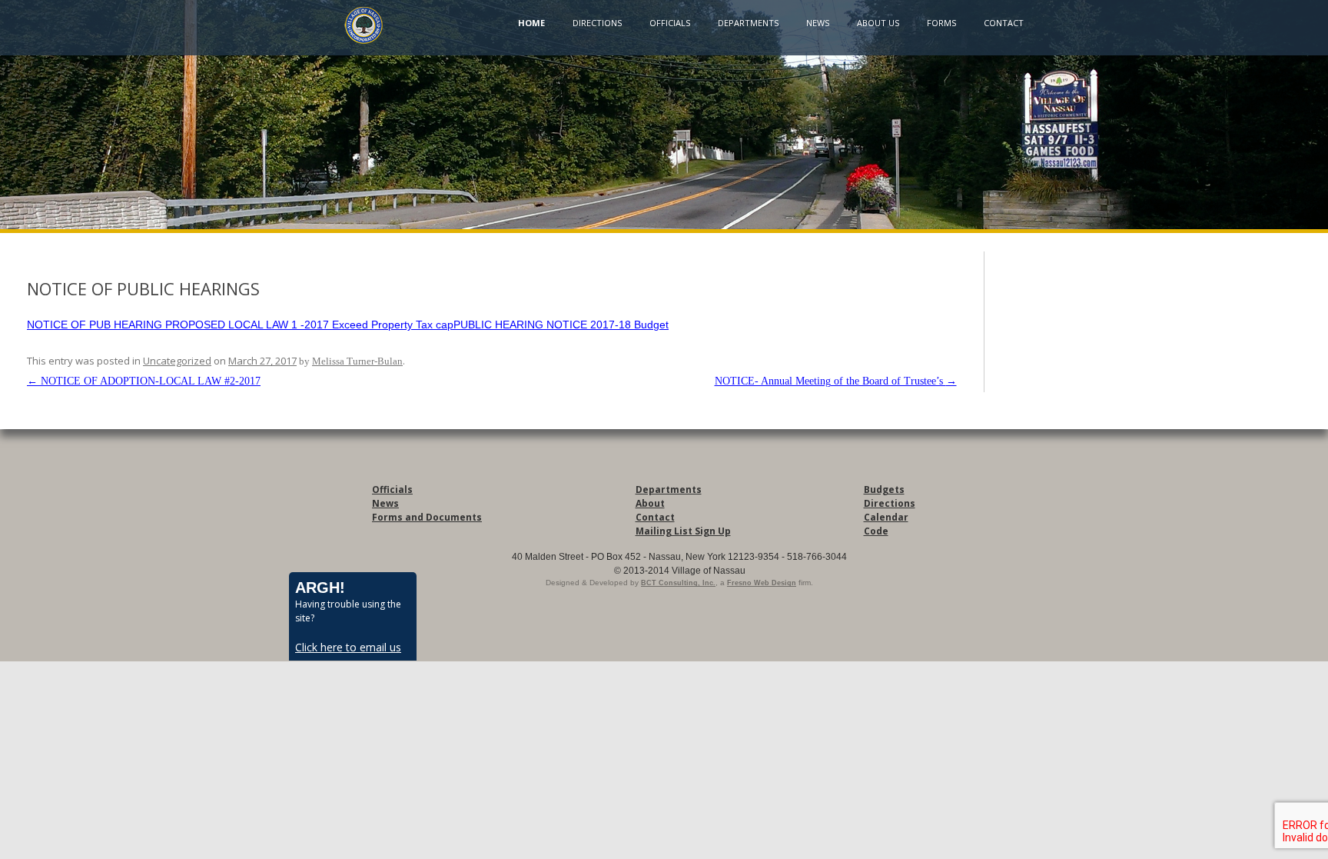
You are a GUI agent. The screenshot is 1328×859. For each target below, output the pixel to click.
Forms (941, 22)
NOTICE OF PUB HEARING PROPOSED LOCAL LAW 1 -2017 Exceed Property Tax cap (240, 324)
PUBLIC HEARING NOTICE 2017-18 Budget (561, 324)
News (817, 22)
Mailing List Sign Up (683, 531)
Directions (597, 22)
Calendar (886, 517)
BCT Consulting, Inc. (678, 583)
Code (876, 531)
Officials (669, 22)
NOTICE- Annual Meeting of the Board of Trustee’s (836, 381)
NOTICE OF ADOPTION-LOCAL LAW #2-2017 (144, 381)
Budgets (884, 489)
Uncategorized (177, 361)
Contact (1004, 22)
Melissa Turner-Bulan (357, 361)
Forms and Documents (427, 517)
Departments (748, 22)
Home (531, 22)
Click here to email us (348, 647)
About (650, 503)
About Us (878, 22)
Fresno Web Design (761, 583)
